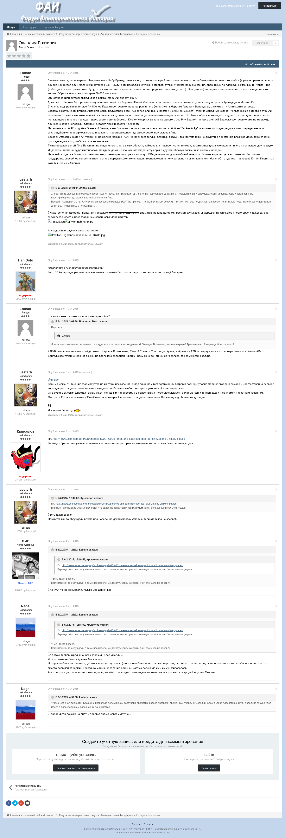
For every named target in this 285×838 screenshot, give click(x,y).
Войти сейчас (209, 768)
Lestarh (83, 549)
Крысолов (86, 498)
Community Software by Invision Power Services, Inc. (142, 832)
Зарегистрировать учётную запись (76, 768)
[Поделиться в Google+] (21, 803)
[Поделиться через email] (27, 803)
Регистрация (270, 5)
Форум (11, 27)
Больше (271, 34)
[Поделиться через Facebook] (8, 803)
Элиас (83, 188)
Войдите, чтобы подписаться (232, 42)
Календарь (29, 27)
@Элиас (53, 379)
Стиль (148, 824)
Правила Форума (54, 27)
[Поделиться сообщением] (276, 72)
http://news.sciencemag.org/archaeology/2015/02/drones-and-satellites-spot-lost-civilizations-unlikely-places (119, 439)
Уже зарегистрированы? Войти (234, 6)
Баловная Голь (88, 321)
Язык (134, 824)
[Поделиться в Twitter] (15, 803)
